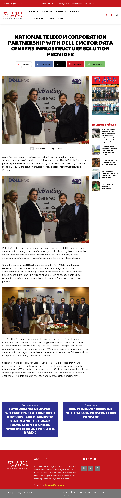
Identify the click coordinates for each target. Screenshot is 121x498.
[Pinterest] (106, 15)
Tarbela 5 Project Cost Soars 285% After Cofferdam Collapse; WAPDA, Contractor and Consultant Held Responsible (108, 135)
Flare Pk (40, 148)
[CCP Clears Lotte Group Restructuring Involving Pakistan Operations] (96, 174)
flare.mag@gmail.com (54, 485)
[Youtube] (111, 15)
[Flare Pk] (32, 149)
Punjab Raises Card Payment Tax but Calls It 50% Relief (109, 162)
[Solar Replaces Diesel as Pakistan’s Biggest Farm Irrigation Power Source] (96, 150)
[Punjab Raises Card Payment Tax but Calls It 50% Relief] (96, 162)
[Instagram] (97, 15)
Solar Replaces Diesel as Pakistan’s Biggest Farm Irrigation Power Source (109, 150)
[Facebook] (93, 15)
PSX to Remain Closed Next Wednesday (107, 186)
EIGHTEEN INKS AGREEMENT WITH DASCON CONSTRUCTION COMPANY (91, 413)
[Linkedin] (102, 15)
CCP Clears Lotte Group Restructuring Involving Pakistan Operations (109, 174)
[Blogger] (84, 468)
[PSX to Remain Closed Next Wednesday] (96, 186)
